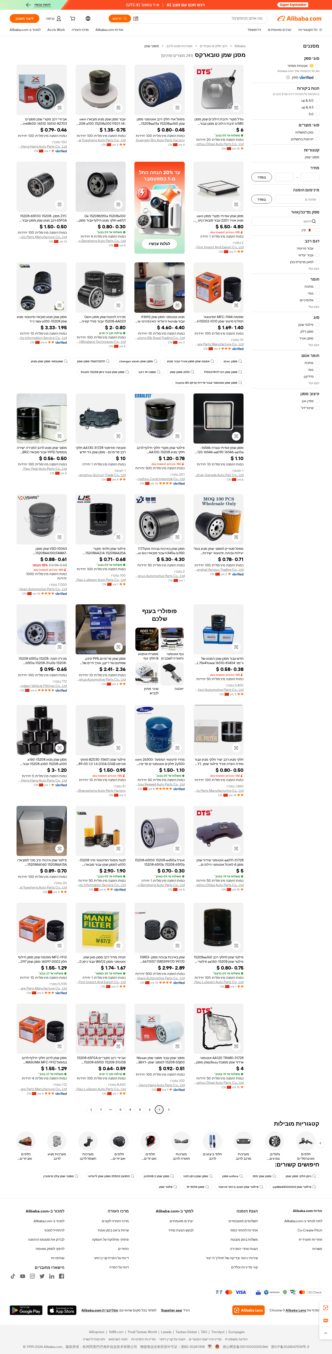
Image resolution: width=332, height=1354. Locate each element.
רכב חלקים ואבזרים (213, 46)
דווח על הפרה (119, 1267)
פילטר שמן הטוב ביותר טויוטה (238, 1187)
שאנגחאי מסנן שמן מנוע (47, 361)
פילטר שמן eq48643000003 (292, 1187)
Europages (236, 1332)
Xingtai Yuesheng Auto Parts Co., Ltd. (101, 140)
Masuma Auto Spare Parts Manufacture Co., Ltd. (218, 344)
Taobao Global (186, 1332)
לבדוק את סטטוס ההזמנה (46, 1239)
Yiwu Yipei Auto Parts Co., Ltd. (44, 469)
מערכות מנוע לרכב (179, 46)
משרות (317, 1249)
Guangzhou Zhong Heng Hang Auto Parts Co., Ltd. (42, 146)
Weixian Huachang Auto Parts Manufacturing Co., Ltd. (218, 791)
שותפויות (57, 1258)
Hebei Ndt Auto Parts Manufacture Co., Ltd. (42, 237)
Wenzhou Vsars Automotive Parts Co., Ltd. (42, 589)
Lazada (166, 1332)
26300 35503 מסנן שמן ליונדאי (109, 1176)
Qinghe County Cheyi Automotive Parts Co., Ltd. (218, 690)
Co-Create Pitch (309, 1230)
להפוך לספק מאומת (50, 1249)
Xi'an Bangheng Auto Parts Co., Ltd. (101, 241)
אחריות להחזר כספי (244, 1230)
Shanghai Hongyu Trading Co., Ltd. (218, 569)
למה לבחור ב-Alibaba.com (303, 1221)
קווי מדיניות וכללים (244, 1267)
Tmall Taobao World (142, 1332)
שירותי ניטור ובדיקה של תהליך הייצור (232, 1258)
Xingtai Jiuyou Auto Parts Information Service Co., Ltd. (42, 338)
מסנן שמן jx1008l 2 (156, 1176)
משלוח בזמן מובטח (244, 1239)
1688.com (116, 1332)
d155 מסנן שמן (180, 372)
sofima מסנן (230, 1176)
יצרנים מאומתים (181, 1221)
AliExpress (97, 1332)
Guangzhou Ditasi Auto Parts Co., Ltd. (218, 144)
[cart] (72, 19)
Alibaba (240, 46)
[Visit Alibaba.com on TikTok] (13, 1276)
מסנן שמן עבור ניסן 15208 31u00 (102, 372)
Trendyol (217, 1332)
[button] (136, 18)
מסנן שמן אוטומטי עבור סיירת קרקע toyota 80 (206, 382)
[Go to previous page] (169, 1109)
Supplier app (171, 1310)
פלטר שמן (166, 1187)
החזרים (123, 1249)
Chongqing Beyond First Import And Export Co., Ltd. (218, 247)
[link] (325, 1307)
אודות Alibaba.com (307, 1211)
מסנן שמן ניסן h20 (195, 1176)
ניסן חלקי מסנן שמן (298, 1176)
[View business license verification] (210, 1346)
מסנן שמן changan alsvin (136, 361)
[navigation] (285, 578)
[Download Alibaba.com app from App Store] (62, 1310)
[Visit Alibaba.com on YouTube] (23, 1276)
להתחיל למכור (54, 1230)
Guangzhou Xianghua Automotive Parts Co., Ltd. (101, 679)
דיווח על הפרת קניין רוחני (111, 1258)
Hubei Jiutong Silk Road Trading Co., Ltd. (159, 338)
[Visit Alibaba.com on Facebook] (61, 1276)
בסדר (261, 177)
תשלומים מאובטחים (243, 1221)
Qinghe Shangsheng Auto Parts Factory (101, 791)
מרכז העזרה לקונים (115, 1221)
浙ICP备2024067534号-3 (290, 1347)
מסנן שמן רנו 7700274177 (220, 372)
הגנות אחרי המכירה (244, 1249)
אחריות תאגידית (310, 1239)
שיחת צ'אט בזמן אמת (113, 1230)
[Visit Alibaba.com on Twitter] (42, 1276)
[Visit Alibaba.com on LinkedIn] (52, 1276)
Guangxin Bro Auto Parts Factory (160, 140)
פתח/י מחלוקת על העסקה (110, 1239)
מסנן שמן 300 (262, 1176)
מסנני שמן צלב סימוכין (58, 1176)
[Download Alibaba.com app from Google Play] (26, 1310)
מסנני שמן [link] (151, 46)
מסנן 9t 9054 (195, 1187)
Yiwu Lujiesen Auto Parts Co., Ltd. (101, 580)
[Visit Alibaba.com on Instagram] (32, 1276)
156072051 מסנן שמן (91, 361)
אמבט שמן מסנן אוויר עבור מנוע (188, 361)
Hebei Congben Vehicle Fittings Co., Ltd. (42, 686)
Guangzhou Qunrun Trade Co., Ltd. (101, 475)
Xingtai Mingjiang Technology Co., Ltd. (101, 342)
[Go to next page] (91, 1109)
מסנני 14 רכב (147, 372)
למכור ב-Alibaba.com (49, 1221)
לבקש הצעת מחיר (180, 1230)
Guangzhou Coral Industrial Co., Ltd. (159, 479)
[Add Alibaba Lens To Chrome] (248, 1310)
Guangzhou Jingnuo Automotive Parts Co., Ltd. (159, 576)
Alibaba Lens (296, 1310)
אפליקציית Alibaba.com (99, 1310)
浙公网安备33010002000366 (245, 1347)
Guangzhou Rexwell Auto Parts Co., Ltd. (159, 784)
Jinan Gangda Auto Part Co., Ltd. (219, 475)
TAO (204, 1332)
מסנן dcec (230, 361)
